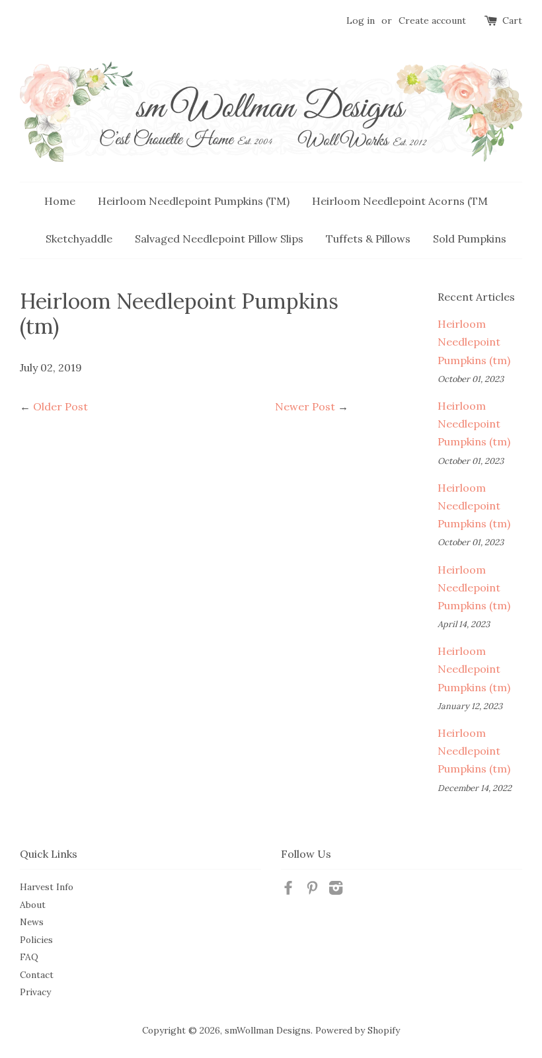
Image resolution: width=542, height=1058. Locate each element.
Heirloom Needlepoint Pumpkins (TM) (194, 201)
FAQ (29, 957)
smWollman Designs (268, 1030)
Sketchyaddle (79, 238)
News (32, 922)
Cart (512, 20)
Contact (37, 975)
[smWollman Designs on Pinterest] (312, 890)
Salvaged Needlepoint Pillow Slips (219, 238)
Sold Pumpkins (469, 238)
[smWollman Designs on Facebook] (288, 890)
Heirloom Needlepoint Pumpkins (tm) (474, 341)
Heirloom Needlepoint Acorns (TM (400, 201)
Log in (360, 20)
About (33, 905)
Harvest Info (46, 887)
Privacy (35, 992)
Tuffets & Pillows (368, 238)
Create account (432, 20)
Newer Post (305, 406)
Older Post (60, 406)
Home (59, 201)
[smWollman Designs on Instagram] (336, 890)
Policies (36, 940)
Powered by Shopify (357, 1030)
